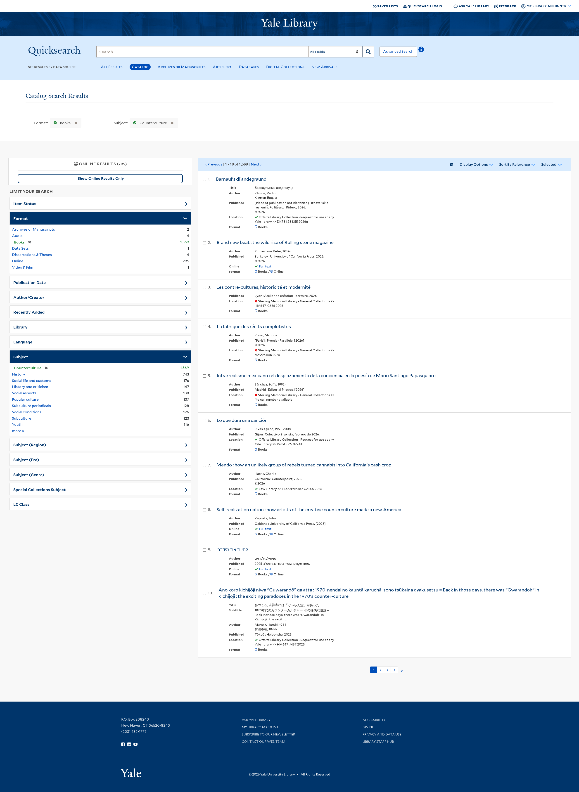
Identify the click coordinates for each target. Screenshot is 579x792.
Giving (369, 727)
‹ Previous (233, 164)
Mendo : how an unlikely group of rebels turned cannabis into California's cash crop (303, 465)
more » (18, 430)
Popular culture (25, 399)
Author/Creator (28, 297)
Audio (17, 236)
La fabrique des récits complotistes (254, 326)
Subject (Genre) (28, 474)
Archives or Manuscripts (182, 67)
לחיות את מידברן (232, 549)
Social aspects (24, 393)
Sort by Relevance (514, 164)
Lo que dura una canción (242, 420)
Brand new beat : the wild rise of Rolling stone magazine (275, 242)
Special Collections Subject (39, 489)
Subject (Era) (26, 459)
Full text (265, 266)
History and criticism (30, 387)
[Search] (368, 51)
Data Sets (20, 248)
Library (20, 326)
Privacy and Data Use (382, 734)
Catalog (140, 67)
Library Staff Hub (378, 741)
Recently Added (29, 311)
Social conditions (26, 412)
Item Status (24, 203)
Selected (548, 164)
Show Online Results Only (101, 178)
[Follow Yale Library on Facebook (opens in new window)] (123, 744)
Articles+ (222, 67)
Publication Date (29, 282)
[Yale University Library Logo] (289, 24)
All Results (112, 67)
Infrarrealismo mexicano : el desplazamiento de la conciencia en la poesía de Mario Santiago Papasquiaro (326, 375)
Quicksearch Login (424, 6)
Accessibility (374, 720)
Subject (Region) (29, 444)
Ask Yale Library (473, 6)
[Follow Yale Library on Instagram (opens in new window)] (129, 744)
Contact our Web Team (263, 741)
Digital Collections (285, 67)
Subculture (21, 418)
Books (65, 123)
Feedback (507, 6)
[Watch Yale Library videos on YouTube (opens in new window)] (135, 744)
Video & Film (22, 267)
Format (20, 218)
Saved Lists (387, 6)
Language (22, 341)
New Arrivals (324, 67)
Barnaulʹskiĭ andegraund (241, 179)
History (18, 374)
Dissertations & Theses (32, 255)
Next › (256, 164)
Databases (249, 67)
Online (17, 261)
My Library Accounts (261, 727)
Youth (17, 424)
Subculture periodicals (31, 406)
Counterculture (153, 123)
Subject (20, 356)
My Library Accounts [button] (546, 6)
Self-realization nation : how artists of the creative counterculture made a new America (309, 509)
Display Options (474, 164)
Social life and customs (31, 380)
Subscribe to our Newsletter (268, 734)
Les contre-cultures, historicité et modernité (263, 287)
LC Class (21, 504)
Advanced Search (398, 51)
